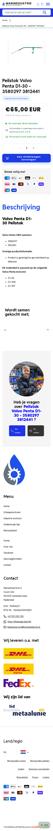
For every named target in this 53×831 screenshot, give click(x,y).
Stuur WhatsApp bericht (19, 621)
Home (4, 20)
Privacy (35, 777)
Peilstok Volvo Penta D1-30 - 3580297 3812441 (23, 26)
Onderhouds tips (12, 524)
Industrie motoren (13, 518)
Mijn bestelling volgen (16, 761)
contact (7, 564)
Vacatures (8, 552)
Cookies (46, 777)
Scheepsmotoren (12, 512)
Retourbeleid (10, 530)
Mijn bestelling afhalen (39, 761)
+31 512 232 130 (15, 616)
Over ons (8, 546)
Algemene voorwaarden (39, 769)
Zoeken (21, 769)
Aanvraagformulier (13, 558)
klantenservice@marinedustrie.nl (23, 627)
